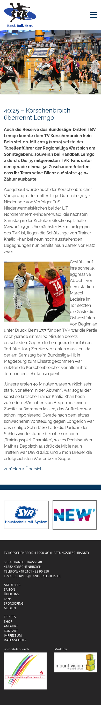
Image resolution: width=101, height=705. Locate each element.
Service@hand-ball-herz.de (38, 576)
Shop (8, 621)
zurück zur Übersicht (24, 468)
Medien (10, 608)
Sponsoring (14, 603)
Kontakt (11, 631)
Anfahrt (11, 626)
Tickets (10, 617)
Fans (8, 599)
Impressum (13, 635)
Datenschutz (15, 640)
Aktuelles (12, 585)
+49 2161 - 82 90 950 (34, 571)
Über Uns (11, 594)
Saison (9, 589)
